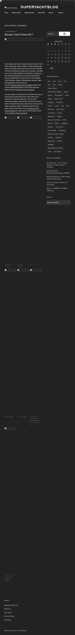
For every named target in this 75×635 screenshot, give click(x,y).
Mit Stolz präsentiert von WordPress (15, 630)
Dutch (67, 95)
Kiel (67, 106)
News (6, 13)
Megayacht (51, 116)
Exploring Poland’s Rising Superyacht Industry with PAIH (58, 172)
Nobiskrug (65, 123)
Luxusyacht (51, 113)
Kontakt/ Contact (9, 616)
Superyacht (51, 141)
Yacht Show (57, 151)
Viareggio (51, 144)
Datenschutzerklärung (11, 605)
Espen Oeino (59, 99)
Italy (62, 106)
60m (59, 81)
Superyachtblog (39, 6)
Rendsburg (62, 130)
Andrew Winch (52, 88)
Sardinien (58, 137)
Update (59, 141)
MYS (64, 120)
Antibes (66, 92)
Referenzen (7, 609)
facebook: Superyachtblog (18, 113)
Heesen (50, 106)
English (50, 99)
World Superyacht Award (55, 148)
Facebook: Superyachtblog (25, 90)
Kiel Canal (51, 109)
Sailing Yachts (29, 13)
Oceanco (50, 127)
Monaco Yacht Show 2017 (18, 34)
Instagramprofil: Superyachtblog (22, 85)
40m (49, 81)
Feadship (51, 102)
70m (65, 81)
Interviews (41, 13)
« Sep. (51, 68)
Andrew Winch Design (54, 92)
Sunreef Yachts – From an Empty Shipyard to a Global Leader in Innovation (57, 165)
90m (54, 85)
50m (54, 81)
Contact (60, 13)
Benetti (50, 95)
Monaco (59, 116)
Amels (60, 85)
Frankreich (59, 102)
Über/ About (8, 612)
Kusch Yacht (60, 109)
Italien (57, 106)
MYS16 (57, 123)
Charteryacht (59, 95)
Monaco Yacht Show (54, 120)
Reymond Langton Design (56, 134)
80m (49, 85)
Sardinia (50, 137)
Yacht (49, 151)
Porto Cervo (59, 127)
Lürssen (59, 113)
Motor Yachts (16, 13)
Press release (52, 130)
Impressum (7, 620)
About (51, 13)
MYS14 (50, 123)
